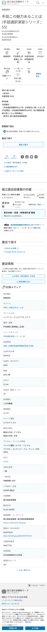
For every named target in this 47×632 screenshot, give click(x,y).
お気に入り (7, 158)
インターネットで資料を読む (12, 600)
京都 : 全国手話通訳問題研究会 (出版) (18, 345)
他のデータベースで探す (15, 171)
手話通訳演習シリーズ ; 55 (14, 336)
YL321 (5, 461)
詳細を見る (38, 74)
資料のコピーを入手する (10, 604)
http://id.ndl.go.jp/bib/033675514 (17, 535)
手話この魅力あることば (13, 307)
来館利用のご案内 (34, 204)
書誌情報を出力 (11, 166)
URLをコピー (14, 158)
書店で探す (23, 144)
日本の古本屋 (11, 248)
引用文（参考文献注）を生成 (16, 162)
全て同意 (35, 628)
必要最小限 (13, 628)
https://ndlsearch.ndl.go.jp (14, 522)
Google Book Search (14, 251)
